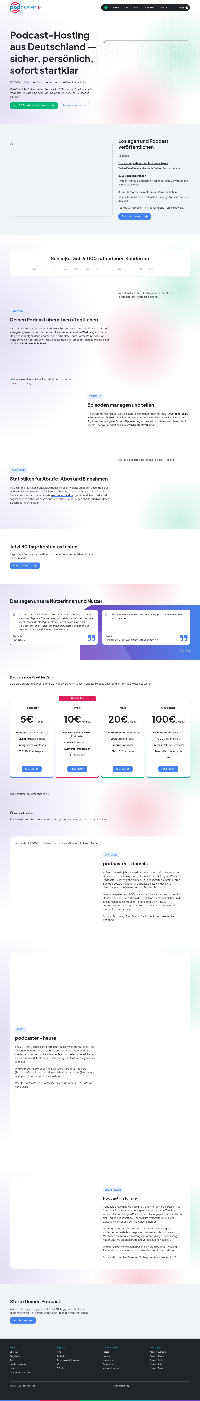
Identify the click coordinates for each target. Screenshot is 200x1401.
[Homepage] (25, 7)
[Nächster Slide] (188, 651)
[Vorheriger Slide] (181, 651)
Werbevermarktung (63, 495)
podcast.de (144, 884)
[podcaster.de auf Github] (128, 1386)
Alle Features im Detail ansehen (28, 794)
